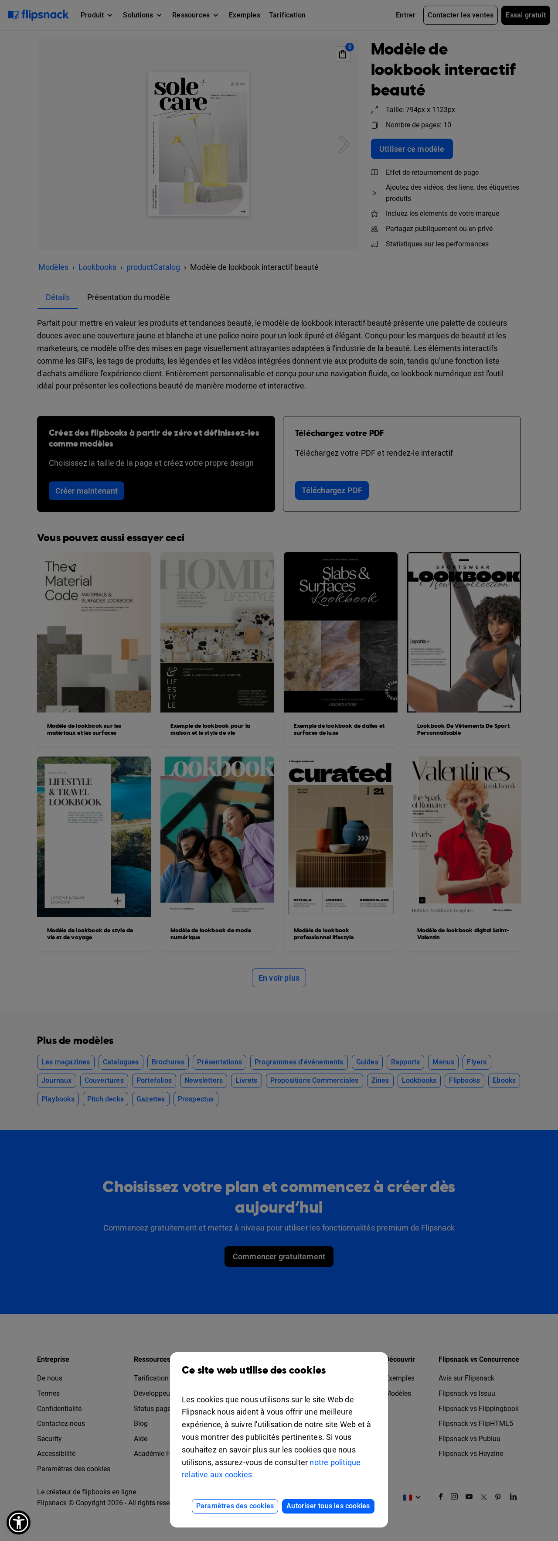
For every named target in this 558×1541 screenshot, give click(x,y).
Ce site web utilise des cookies (254, 1370)
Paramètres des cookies (235, 1506)
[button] (18, 1522)
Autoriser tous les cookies (328, 1506)
